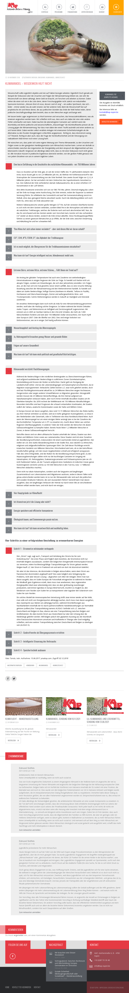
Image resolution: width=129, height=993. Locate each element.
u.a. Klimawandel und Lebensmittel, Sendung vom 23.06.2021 (103, 720)
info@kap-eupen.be (102, 966)
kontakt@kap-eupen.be (109, 112)
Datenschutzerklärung (116, 987)
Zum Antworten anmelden (29, 830)
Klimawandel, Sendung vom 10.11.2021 (63, 718)
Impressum (103, 987)
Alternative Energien (30, 77)
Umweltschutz (60, 77)
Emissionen (41, 77)
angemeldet (18, 935)
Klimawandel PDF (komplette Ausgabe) (111, 95)
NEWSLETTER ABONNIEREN (109, 121)
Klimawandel (50, 77)
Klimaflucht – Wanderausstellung (21, 718)
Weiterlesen (12, 740)
